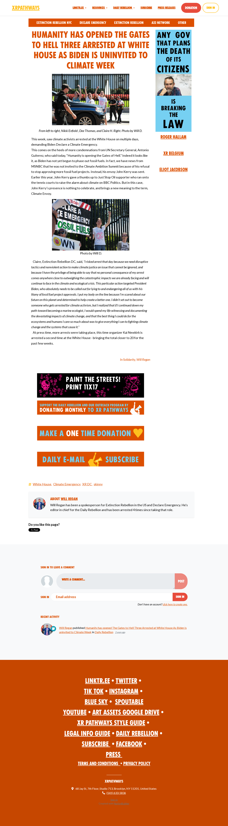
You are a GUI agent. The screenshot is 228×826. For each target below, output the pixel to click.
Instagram (123, 691)
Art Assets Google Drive (125, 712)
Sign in (210, 7)
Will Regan (69, 499)
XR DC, (87, 484)
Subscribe (146, 7)
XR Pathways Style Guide (111, 723)
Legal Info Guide (87, 733)
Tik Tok (93, 691)
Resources (98, 7)
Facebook (129, 744)
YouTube (75, 712)
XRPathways (26, 8)
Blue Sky (96, 702)
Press (114, 754)
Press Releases (166, 7)
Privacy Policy (136, 763)
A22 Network (161, 23)
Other (182, 23)
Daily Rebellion (123, 7)
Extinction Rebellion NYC (54, 23)
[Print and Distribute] (90, 385)
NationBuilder (121, 803)
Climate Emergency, (67, 484)
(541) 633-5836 (116, 792)
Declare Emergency (93, 23)
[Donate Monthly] (90, 407)
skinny (98, 484)
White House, (42, 484)
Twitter (126, 681)
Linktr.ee (78, 7)
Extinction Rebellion (129, 23)
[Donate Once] (90, 433)
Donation (191, 7)
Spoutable (129, 702)
